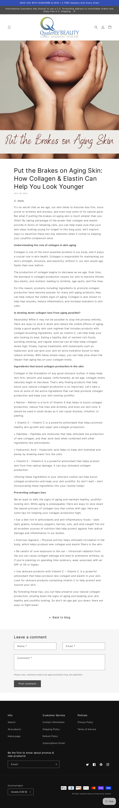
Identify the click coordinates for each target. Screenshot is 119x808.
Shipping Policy (51, 729)
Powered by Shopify (102, 794)
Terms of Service (87, 729)
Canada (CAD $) (19, 792)
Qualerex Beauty (87, 794)
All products (14, 729)
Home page (14, 736)
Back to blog (61, 617)
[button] (9, 27)
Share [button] (21, 200)
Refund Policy (50, 736)
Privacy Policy (85, 722)
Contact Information (53, 722)
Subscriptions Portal (54, 743)
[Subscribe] (56, 764)
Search (11, 722)
